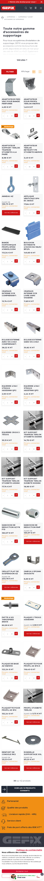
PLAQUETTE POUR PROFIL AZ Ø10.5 (33, 665)
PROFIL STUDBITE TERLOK (33, 709)
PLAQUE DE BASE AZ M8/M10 (10, 665)
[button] (41, 2)
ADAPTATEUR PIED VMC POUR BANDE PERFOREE (11, 101)
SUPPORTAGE (11, 17)
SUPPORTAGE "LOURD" (25, 17)
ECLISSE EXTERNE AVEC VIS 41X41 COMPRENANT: (10, 341)
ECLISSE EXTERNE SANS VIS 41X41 (32, 340)
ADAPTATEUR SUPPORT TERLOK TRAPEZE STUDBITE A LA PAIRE (11, 149)
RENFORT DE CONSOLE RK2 (9, 753)
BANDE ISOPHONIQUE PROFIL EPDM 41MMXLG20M (9, 245)
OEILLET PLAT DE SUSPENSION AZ (10, 572)
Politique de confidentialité (29, 850)
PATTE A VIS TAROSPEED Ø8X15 (8, 619)
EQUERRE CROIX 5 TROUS (11, 433)
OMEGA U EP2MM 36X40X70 (32, 572)
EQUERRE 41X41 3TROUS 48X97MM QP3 (31, 388)
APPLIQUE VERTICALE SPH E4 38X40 (31, 198)
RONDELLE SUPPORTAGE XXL (33, 753)
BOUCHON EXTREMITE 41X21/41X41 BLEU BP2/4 (32, 245)
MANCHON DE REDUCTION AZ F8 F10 (11, 527)
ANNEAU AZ (7, 196)
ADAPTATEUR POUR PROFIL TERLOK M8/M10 (32, 101)
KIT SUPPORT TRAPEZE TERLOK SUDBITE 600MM (32, 481)
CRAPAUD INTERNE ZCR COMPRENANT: (9, 293)
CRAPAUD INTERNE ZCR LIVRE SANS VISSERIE (30, 294)
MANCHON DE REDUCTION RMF (32, 526)
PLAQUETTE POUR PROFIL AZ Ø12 (11, 709)
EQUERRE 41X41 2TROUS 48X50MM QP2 (9, 388)
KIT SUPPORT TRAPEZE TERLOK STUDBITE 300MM (33, 434)
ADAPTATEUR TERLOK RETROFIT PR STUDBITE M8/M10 (33, 148)
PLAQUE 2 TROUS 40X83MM (32, 618)
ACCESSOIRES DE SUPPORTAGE (14, 19)
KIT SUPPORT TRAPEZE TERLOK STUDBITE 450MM (11, 481)
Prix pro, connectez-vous (10, 110)
